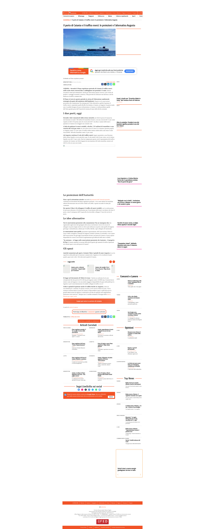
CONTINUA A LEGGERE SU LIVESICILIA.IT (89, 321)
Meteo (101, 16)
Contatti (90, 527)
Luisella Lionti (131, 367)
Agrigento (102, 13)
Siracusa (129, 13)
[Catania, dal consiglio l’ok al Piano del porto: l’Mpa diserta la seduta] (98, 269)
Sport (124, 16)
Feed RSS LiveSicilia (105, 527)
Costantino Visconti (132, 350)
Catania (96, 13)
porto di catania (73, 307)
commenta (91, 312)
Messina (119, 13)
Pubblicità (96, 527)
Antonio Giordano (77, 82)
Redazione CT (101, 333)
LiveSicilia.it (67, 20)
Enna (114, 13)
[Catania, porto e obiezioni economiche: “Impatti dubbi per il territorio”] (74, 269)
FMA (73, 346)
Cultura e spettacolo (113, 16)
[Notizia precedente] (110, 261)
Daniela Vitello (131, 316)
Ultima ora (92, 16)
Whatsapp (72, 16)
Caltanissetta (109, 13)
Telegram (82, 16)
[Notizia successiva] (114, 261)
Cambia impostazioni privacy (118, 527)
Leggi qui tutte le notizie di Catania (89, 301)
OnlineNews (120, 102)
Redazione (131, 285)
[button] (118, 474)
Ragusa (124, 13)
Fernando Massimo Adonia (78, 333)
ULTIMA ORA (85, 13)
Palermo (91, 13)
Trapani (134, 13)
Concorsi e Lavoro (135, 16)
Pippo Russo (131, 336)
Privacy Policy (83, 527)
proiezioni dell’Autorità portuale (100, 199)
